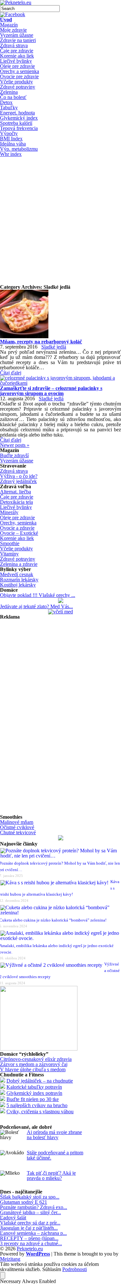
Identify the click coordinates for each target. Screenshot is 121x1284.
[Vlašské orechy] (60, 601)
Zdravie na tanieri (18, 40)
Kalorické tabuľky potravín (34, 1087)
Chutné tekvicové (18, 832)
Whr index (11, 154)
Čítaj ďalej (10, 372)
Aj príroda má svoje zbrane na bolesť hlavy (54, 1134)
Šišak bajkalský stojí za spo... (29, 1197)
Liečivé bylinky (16, 61)
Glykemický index (19, 118)
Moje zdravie (13, 30)
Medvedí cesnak (16, 574)
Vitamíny (9, 553)
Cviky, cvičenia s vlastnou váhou (40, 1111)
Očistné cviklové (17, 827)
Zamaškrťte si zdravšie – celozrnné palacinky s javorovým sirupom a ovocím (51, 390)
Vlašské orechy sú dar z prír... (30, 1222)
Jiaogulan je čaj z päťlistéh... (29, 1228)
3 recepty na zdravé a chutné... (31, 1243)
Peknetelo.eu (30, 1248)
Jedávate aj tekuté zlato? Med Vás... (36, 606)
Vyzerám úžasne (16, 35)
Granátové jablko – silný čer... (30, 1212)
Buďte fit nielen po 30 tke (32, 1099)
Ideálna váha (13, 143)
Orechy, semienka (18, 522)
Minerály (9, 512)
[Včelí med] (60, 611)
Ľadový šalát (13, 1217)
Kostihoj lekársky (18, 585)
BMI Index (11, 138)
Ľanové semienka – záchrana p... (33, 1233)
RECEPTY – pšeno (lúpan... (29, 1238)
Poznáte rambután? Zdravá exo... (33, 1207)
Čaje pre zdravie (16, 50)
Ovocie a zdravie (17, 528)
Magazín (9, 24)
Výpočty (9, 133)
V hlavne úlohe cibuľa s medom (33, 1069)
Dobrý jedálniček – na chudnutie (39, 1081)
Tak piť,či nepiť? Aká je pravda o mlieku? (51, 1175)
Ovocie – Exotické (19, 533)
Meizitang (10, 1259)
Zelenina (9, 92)
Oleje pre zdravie (17, 66)
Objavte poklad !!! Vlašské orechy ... (37, 595)
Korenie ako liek (17, 56)
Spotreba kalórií (16, 123)
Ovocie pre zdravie (19, 76)
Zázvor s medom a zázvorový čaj (33, 1064)
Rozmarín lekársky (19, 579)
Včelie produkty (16, 81)
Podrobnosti (74, 1269)
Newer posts (14, 445)
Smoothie (9, 543)
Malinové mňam (16, 822)
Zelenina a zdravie (18, 564)
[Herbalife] (60, 838)
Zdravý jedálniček (18, 481)
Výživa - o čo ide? (18, 476)
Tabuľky (9, 107)
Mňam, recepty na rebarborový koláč (41, 341)
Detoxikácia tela (16, 502)
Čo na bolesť (13, 97)
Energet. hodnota (17, 112)
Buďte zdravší (14, 455)
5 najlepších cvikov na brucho (36, 1105)
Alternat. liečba (15, 491)
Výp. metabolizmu (19, 149)
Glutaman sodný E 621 (23, 1202)
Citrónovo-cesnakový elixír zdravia (36, 1059)
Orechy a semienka (19, 71)
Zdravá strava (14, 45)
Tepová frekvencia (19, 128)
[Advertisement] (60, 220)
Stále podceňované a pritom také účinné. (55, 1155)
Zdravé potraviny (17, 87)
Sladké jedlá (53, 347)
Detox (6, 102)
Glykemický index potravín (34, 1093)
